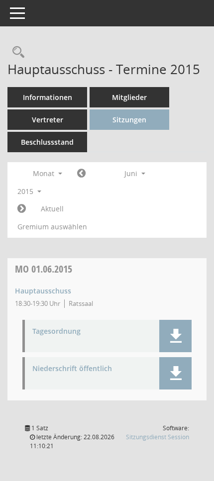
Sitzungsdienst (157, 437)
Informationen (47, 97)
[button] (175, 336)
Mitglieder (129, 97)
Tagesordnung (56, 331)
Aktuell (52, 208)
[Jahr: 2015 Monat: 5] (81, 174)
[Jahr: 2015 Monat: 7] (21, 209)
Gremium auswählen (52, 226)
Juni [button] (131, 173)
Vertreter (47, 119)
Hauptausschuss (43, 290)
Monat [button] (44, 173)
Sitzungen (129, 119)
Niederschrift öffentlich (72, 369)
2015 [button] (26, 191)
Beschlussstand (47, 142)
